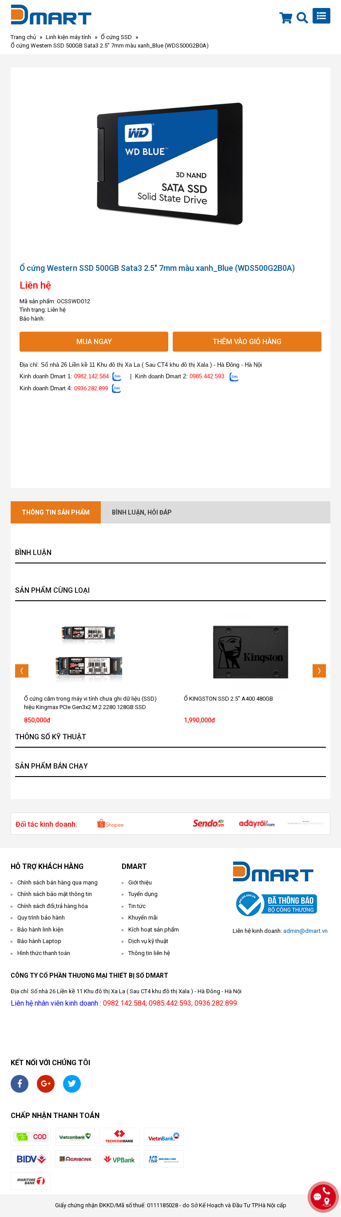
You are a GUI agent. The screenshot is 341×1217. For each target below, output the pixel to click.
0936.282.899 (91, 388)
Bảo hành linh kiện (40, 929)
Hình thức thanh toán (43, 953)
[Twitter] (72, 1084)
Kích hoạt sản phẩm (153, 929)
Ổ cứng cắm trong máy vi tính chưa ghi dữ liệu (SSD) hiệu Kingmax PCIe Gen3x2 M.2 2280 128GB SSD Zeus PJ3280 (90, 707)
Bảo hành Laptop (39, 941)
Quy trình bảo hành (41, 917)
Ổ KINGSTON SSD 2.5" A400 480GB (228, 698)
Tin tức (137, 906)
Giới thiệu (140, 882)
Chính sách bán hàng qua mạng (57, 882)
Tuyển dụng (143, 894)
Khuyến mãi (143, 917)
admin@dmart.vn (305, 931)
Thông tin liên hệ (149, 953)
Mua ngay (94, 341)
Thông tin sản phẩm (56, 512)
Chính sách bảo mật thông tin (54, 894)
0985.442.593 (207, 376)
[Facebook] (19, 1084)
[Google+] (46, 1084)
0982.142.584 (91, 376)
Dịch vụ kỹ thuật (148, 941)
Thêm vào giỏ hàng (247, 341)
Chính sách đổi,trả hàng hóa (52, 906)
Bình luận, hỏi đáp (142, 512)
